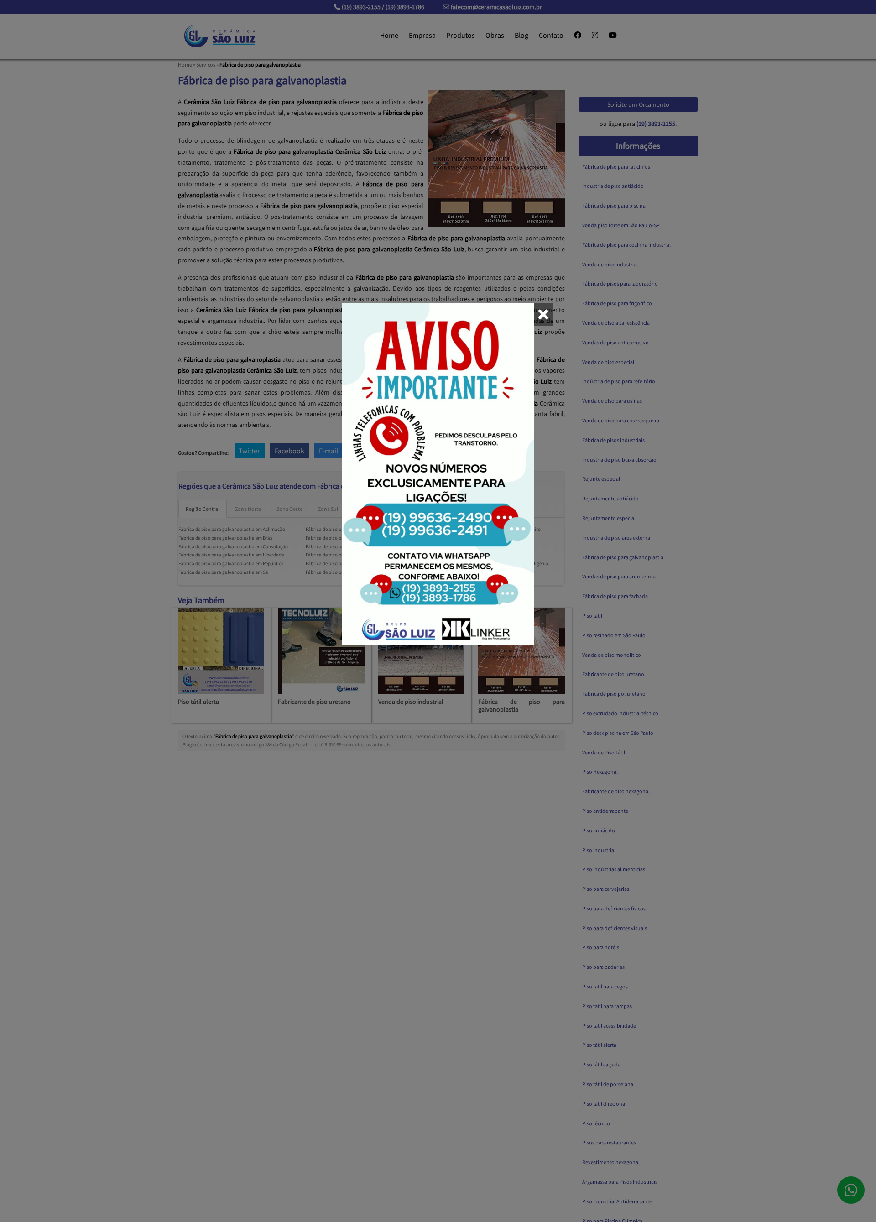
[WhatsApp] (438, 474)
